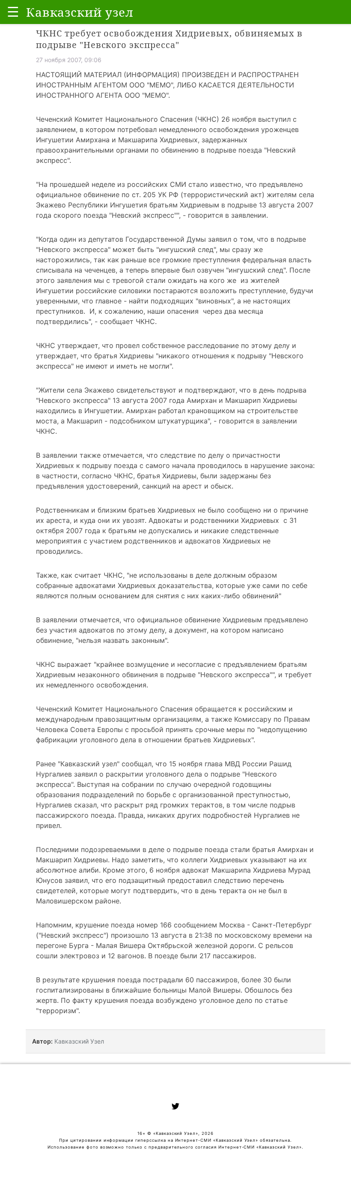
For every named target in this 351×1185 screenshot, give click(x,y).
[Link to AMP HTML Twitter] (175, 1107)
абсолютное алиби (67, 870)
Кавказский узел (88, 763)
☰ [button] (13, 11)
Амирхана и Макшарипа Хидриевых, (139, 139)
